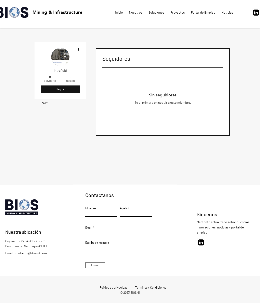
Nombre (90, 208)
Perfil (45, 103)
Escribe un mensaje (97, 242)
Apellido (125, 208)
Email (88, 227)
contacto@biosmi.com (31, 253)
